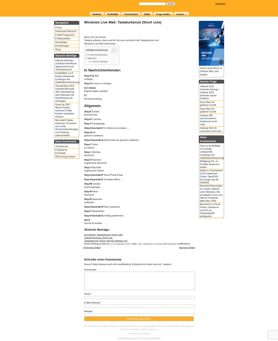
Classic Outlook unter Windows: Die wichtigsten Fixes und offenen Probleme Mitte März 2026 (211, 195)
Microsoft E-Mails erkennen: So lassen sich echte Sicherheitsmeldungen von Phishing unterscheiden (66, 128)
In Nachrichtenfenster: (98, 55)
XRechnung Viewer (65, 156)
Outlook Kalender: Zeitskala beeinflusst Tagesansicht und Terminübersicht (65, 65)
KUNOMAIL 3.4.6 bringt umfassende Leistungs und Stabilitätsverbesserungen (67, 77)
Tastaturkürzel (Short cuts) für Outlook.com (105, 241)
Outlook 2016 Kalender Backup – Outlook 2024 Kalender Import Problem (210, 92)
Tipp (139, 244)
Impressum (131, 338)
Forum (58, 27)
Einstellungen (62, 46)
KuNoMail (112, 14)
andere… (181, 14)
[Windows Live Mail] (186, 34)
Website (88, 311)
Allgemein (92, 58)
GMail (147, 14)
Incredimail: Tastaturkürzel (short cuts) (103, 235)
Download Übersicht (65, 31)
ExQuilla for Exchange (61, 151)
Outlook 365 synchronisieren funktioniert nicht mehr (208, 120)
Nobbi (203, 170)
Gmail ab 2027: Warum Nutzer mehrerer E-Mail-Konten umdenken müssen (64, 110)
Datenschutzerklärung (149, 338)
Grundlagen (61, 42)
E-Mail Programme (65, 35)
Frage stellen (163, 14)
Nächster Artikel (187, 247)
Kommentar (90, 269)
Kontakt (121, 338)
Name (88, 294)
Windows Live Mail (152, 244)
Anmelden (220, 3)
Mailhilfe (171, 244)
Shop (58, 49)
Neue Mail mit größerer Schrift (208, 103)
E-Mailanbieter (62, 38)
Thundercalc (61, 146)
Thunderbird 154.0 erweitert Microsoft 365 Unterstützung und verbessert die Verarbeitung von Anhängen (64, 93)
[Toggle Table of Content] (113, 50)
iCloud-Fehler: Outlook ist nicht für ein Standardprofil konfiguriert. (210, 210)
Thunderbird (131, 14)
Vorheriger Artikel (92, 247)
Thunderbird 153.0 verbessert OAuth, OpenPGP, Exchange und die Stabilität (211, 176)
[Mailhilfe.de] (70, 7)
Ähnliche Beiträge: (100, 62)
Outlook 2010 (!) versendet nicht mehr (211, 129)
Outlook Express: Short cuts (98, 238)
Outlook (97, 14)
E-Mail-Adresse (92, 302)
